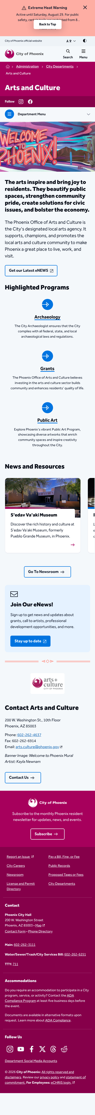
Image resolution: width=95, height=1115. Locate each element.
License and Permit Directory (21, 886)
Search (68, 57)
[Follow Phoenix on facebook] (32, 1049)
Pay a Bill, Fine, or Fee (64, 857)
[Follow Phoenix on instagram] (10, 1049)
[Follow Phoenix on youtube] (21, 1049)
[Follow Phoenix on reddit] (64, 1049)
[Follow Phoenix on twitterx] (42, 1049)
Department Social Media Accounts (31, 1061)
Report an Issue (18, 857)
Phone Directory (40, 931)
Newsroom (15, 875)
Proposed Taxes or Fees (65, 875)
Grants (47, 368)
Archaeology (47, 317)
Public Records (59, 866)
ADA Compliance (58, 1020)
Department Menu (32, 114)
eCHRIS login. (61, 1083)
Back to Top (47, 24)
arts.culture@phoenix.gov (37, 747)
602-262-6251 (75, 954)
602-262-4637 (29, 735)
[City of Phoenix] (24, 54)
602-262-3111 (25, 945)
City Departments (61, 884)
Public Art (47, 420)
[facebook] (30, 101)
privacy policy (49, 1077)
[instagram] (21, 101)
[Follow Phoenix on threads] (53, 1049)
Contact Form (15, 931)
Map (38, 925)
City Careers (16, 866)
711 (15, 964)
